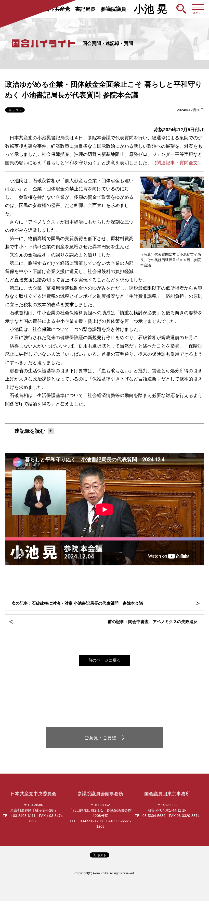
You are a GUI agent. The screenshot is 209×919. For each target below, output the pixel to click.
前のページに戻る (104, 660)
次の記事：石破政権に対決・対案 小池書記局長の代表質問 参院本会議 (77, 603)
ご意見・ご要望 (100, 737)
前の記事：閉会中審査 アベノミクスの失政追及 (153, 621)
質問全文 (188, 162)
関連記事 (165, 162)
